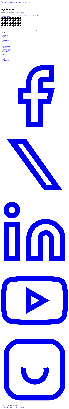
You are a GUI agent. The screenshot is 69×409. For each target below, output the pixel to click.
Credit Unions (6, 2)
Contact (5, 56)
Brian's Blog (6, 47)
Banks (2, 2)
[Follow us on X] (34, 198)
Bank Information (7, 39)
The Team (5, 35)
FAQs (4, 41)
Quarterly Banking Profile (18, 2)
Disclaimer (25, 407)
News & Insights (27, 2)
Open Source (6, 60)
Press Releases (6, 50)
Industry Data (12, 15)
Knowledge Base (7, 49)
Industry (11, 2)
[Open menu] (1, 3)
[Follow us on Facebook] (34, 129)
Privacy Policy (4, 407)
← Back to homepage (5, 16)
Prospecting (5, 37)
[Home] (5, 1)
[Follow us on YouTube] (34, 334)
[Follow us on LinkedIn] (34, 266)
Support (5, 57)
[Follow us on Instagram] (34, 403)
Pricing (4, 36)
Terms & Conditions (11, 407)
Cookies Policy (19, 407)
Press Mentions (6, 51)
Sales (4, 59)
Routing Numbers (26, 15)
